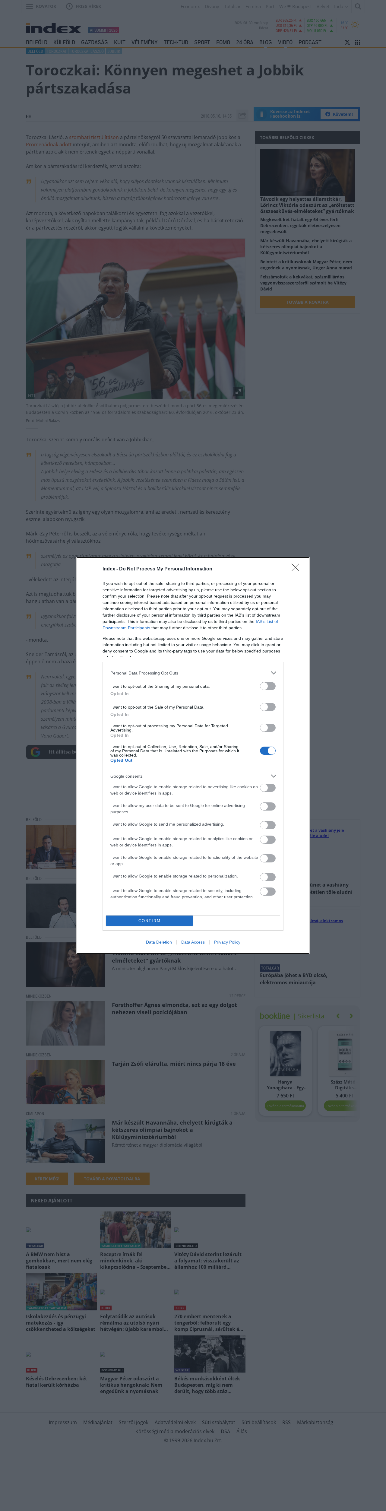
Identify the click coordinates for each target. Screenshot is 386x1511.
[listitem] (193, 673)
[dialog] (193, 755)
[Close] (297, 569)
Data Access (193, 942)
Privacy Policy (227, 942)
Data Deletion (159, 942)
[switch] (268, 686)
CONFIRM (149, 921)
